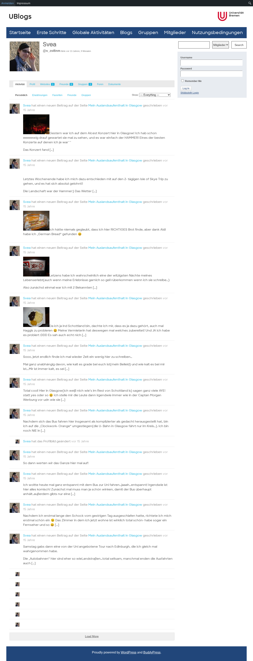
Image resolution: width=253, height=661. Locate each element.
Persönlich (21, 95)
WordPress (128, 652)
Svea (27, 105)
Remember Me (193, 81)
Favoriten (57, 95)
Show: (135, 95)
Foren (100, 84)
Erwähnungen (39, 95)
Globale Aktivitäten (93, 32)
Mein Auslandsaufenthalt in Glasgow (115, 105)
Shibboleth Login (189, 92)
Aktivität (20, 84)
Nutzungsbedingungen (217, 32)
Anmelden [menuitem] (7, 3)
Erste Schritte (51, 32)
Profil (32, 84)
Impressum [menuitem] (23, 3)
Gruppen (148, 32)
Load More (92, 636)
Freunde (65, 84)
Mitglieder (175, 32)
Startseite (20, 32)
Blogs (126, 32)
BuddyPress (151, 652)
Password (186, 68)
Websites (46, 84)
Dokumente (114, 84)
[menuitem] (250, 3)
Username (186, 57)
